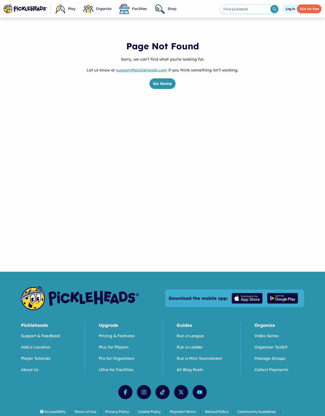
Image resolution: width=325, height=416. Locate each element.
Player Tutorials (36, 358)
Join (309, 9)
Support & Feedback (40, 335)
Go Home (162, 83)
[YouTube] (200, 392)
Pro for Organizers (116, 358)
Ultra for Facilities (116, 369)
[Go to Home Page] (25, 8)
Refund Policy (216, 411)
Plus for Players (114, 347)
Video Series (266, 335)
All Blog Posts (190, 369)
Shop (172, 8)
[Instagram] (144, 392)
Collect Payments (271, 369)
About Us (30, 369)
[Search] (274, 9)
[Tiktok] (162, 392)
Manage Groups (269, 358)
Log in (290, 9)
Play (71, 8)
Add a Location (35, 347)
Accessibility (54, 411)
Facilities (139, 8)
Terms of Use (85, 411)
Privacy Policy (117, 411)
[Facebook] (125, 392)
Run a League (190, 335)
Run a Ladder (190, 347)
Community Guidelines (256, 411)
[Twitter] (181, 392)
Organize (103, 8)
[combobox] (245, 9)
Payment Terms (183, 411)
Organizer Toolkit (270, 347)
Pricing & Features (117, 335)
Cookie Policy (149, 411)
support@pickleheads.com (141, 70)
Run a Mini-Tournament (199, 358)
